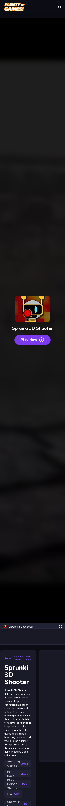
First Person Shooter (18, 784)
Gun (13, 794)
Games (8, 657)
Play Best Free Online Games (14, 7)
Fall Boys (28, 658)
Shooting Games (18, 658)
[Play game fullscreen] (60, 626)
